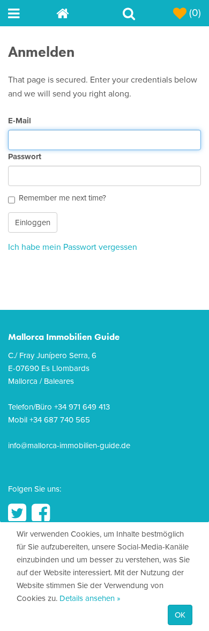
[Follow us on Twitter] (17, 513)
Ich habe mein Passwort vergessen (72, 247)
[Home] (80, 13)
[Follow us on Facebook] (41, 513)
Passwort (24, 156)
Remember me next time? (62, 198)
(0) (193, 13)
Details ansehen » (90, 598)
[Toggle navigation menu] (32, 13)
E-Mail (19, 120)
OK (180, 615)
